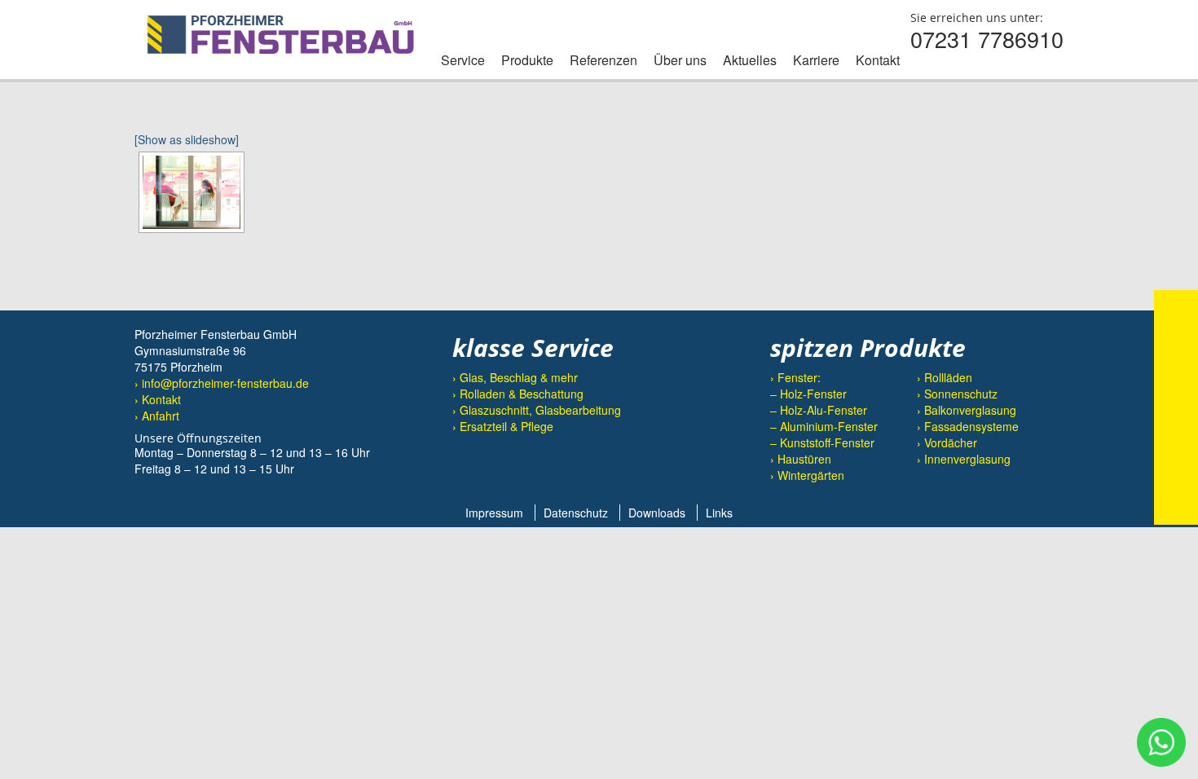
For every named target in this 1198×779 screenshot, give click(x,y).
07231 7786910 (987, 39)
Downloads (656, 512)
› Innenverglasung (964, 459)
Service (463, 60)
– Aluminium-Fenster (824, 426)
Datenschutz (576, 512)
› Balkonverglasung (966, 410)
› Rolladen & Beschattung (518, 393)
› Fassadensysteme (968, 426)
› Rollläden (944, 377)
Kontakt (878, 60)
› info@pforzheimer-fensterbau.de (221, 383)
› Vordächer (947, 442)
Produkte (527, 60)
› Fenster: (795, 377)
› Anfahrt (156, 415)
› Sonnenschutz (957, 393)
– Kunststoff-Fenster (822, 442)
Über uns (680, 60)
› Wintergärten (807, 475)
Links (719, 512)
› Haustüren (800, 459)
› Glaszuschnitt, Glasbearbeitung (536, 410)
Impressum (494, 512)
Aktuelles (750, 60)
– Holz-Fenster (808, 393)
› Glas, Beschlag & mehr (515, 377)
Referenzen (603, 60)
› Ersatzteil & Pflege (502, 426)
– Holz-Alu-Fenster (818, 410)
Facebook (472, 470)
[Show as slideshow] (186, 139)
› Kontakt (157, 399)
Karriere (816, 60)
